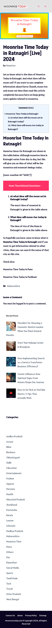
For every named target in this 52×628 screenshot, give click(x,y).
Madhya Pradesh (14, 531)
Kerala (9, 515)
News (9, 546)
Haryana (10, 488)
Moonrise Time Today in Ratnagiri (21, 113)
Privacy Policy (31, 615)
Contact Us (10, 615)
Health (9, 494)
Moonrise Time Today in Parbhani (20, 276)
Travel (9, 588)
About (20, 615)
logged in (21, 303)
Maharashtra (13, 286)
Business (10, 452)
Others (10, 552)
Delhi (8, 462)
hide (31, 107)
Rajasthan (11, 562)
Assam (9, 441)
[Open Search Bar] (38, 6)
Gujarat (10, 483)
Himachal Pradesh (15, 499)
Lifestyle (10, 525)
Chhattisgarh (13, 457)
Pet (8, 557)
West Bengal (12, 599)
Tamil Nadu (12, 578)
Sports (9, 573)
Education (11, 467)
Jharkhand (11, 504)
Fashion (10, 478)
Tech (8, 583)
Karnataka (11, 509)
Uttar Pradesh (13, 594)
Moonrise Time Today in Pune (18, 269)
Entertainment (13, 473)
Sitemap (42, 615)
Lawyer (10, 520)
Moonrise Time (13, 541)
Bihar (8, 446)
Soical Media (12, 567)
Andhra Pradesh (14, 436)
